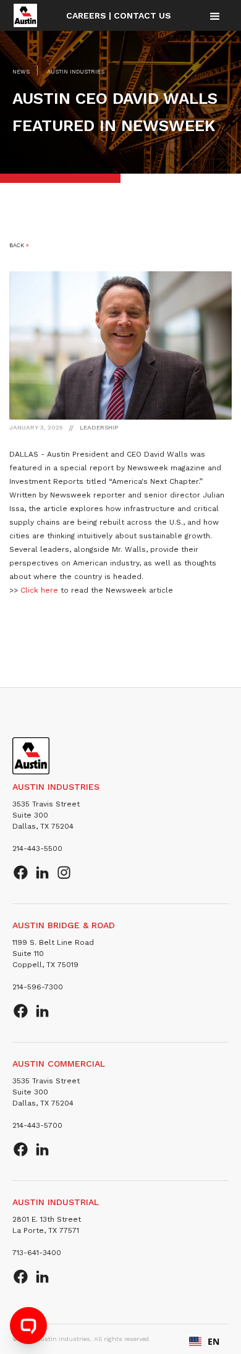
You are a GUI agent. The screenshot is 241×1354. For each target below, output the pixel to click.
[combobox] (204, 1341)
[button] (215, 15)
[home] (25, 15)
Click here (39, 590)
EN (213, 1341)
